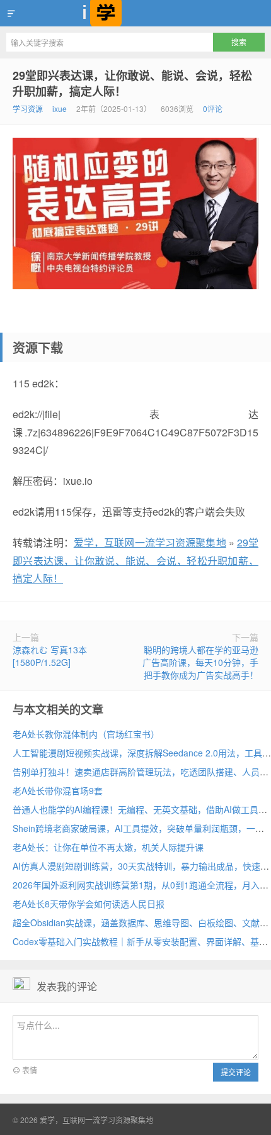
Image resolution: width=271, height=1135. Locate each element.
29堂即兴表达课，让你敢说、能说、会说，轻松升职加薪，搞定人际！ (132, 83)
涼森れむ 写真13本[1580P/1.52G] (50, 655)
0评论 (212, 108)
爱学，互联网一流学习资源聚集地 (135, 13)
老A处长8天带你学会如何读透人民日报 (88, 903)
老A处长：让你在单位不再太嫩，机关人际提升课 (108, 847)
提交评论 (236, 1071)
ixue (59, 108)
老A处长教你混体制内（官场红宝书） (86, 734)
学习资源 (28, 108)
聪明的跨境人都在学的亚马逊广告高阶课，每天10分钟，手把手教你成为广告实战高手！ (200, 662)
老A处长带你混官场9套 (58, 790)
